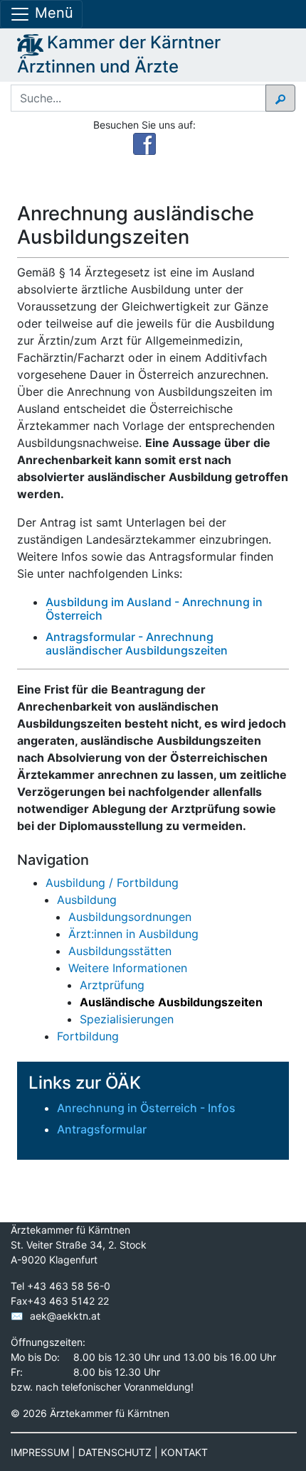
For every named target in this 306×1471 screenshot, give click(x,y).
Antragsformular (102, 1129)
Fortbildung (88, 1036)
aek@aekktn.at (65, 1316)
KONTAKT (184, 1452)
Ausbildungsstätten (120, 951)
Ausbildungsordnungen (129, 917)
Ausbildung (87, 900)
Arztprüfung (112, 985)
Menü (52, 12)
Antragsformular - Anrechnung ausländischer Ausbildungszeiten (137, 643)
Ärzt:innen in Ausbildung (133, 934)
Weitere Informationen (127, 968)
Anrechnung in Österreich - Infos (146, 1108)
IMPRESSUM (40, 1452)
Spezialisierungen (127, 1019)
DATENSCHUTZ (115, 1452)
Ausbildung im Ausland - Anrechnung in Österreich (154, 609)
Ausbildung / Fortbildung (112, 882)
